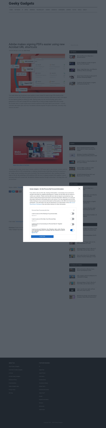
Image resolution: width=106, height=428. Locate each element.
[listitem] (53, 210)
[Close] (79, 189)
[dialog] (53, 214)
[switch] (72, 214)
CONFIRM (42, 236)
